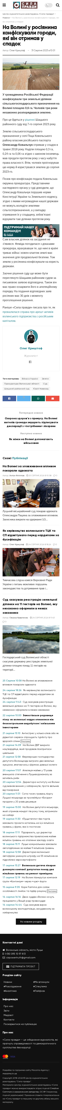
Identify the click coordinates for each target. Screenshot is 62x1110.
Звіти (6, 1010)
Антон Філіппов (16, 475)
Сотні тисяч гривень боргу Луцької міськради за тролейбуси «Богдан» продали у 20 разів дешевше (28, 797)
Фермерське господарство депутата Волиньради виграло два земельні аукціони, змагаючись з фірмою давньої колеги (30, 760)
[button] (31, 921)
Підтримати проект (22, 966)
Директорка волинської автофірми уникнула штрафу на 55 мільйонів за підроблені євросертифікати (30, 856)
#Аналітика (10, 990)
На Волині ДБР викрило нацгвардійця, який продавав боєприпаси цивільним (27, 749)
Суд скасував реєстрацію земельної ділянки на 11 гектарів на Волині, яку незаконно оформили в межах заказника (29, 706)
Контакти (9, 1019)
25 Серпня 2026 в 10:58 (39, 475)
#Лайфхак (39, 990)
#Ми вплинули (41, 982)
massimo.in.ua (10, 1073)
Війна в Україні (30, 379)
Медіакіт (8, 1015)
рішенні (30, 119)
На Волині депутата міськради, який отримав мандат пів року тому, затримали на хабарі (31, 811)
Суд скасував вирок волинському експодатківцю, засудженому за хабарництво (28, 908)
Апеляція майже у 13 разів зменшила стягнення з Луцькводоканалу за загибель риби (27, 774)
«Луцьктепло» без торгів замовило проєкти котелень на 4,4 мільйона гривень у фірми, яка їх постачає (28, 822)
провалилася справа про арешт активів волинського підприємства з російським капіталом (28, 316)
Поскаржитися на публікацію (20, 1024)
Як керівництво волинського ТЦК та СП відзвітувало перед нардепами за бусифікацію (31, 535)
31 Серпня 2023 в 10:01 (43, 50)
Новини (8, 982)
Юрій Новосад (40, 388)
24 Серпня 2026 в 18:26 (39, 544)
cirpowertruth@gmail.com (20, 957)
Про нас (8, 1006)
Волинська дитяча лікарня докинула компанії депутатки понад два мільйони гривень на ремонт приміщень (29, 869)
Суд (45, 383)
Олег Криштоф (17, 50)
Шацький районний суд (16, 388)
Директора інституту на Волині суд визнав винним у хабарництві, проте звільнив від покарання (31, 786)
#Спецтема (40, 986)
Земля (45, 379)
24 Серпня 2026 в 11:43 (43, 617)
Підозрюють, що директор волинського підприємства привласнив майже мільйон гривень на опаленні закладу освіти (29, 836)
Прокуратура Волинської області (21, 383)
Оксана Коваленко (18, 617)
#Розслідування (12, 986)
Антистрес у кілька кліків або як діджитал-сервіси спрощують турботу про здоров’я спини (31, 737)
